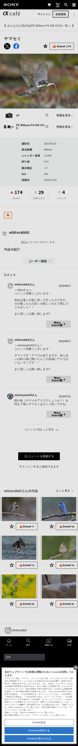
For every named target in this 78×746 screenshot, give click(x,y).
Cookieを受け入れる (39, 738)
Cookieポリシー (34, 712)
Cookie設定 (39, 722)
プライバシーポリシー (42, 715)
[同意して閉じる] (75, 667)
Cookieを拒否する (39, 730)
